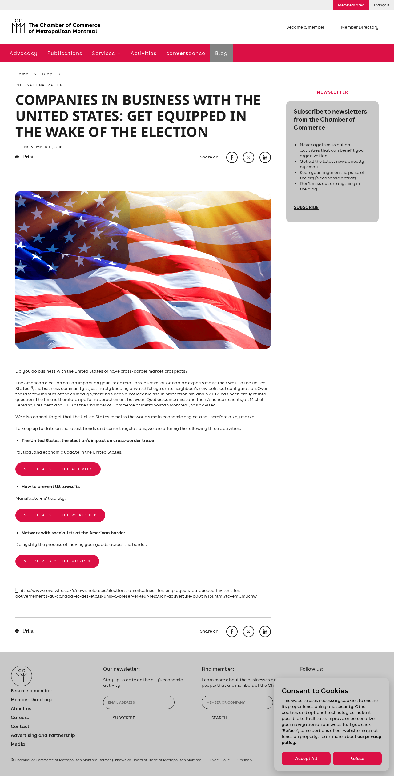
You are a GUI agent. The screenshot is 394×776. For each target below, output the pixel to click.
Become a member (305, 27)
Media (18, 744)
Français (381, 5)
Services (104, 53)
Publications (64, 53)
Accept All (306, 758)
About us (21, 708)
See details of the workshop (60, 515)
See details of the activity (58, 469)
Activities (143, 53)
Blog (221, 53)
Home (22, 74)
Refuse (357, 758)
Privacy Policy (220, 760)
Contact (20, 726)
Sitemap (244, 760)
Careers (20, 717)
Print (28, 157)
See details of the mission (57, 561)
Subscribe (306, 207)
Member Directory (360, 27)
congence (185, 53)
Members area (351, 5)
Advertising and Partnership (43, 735)
